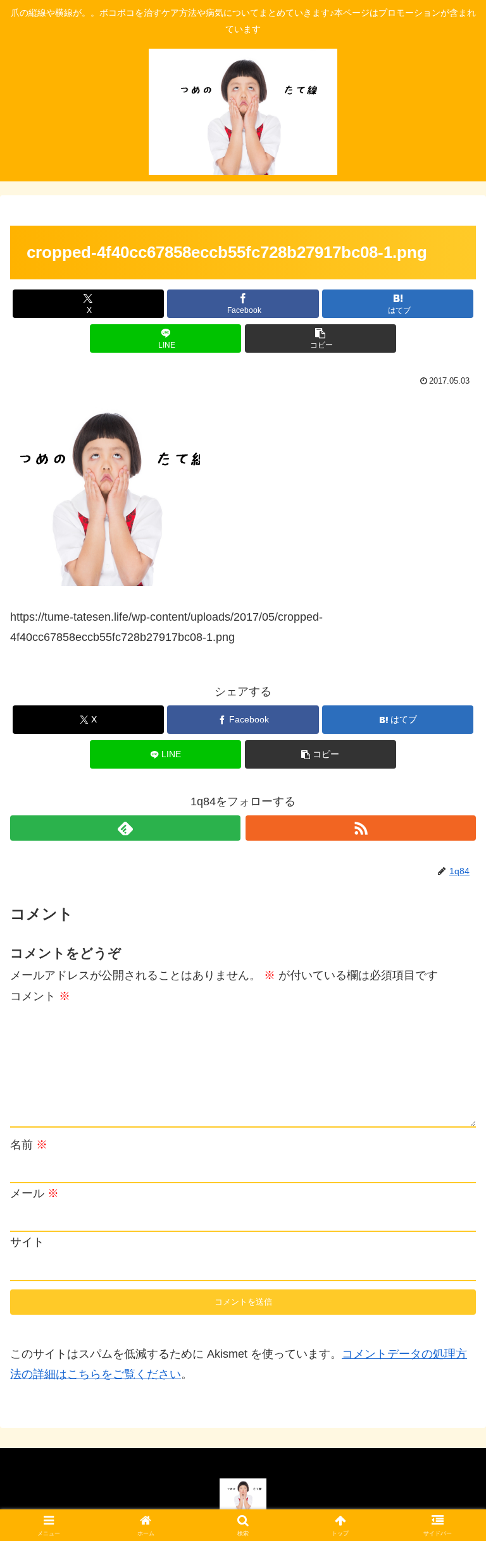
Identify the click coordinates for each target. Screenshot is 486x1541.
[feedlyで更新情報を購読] (125, 828)
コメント (40, 996)
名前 (28, 1144)
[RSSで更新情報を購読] (361, 828)
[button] (320, 338)
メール (34, 1193)
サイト (27, 1242)
